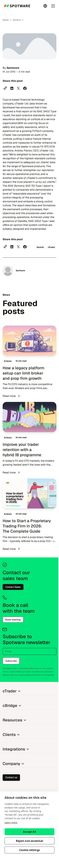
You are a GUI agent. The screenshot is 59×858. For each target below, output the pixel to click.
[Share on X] (18, 88)
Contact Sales (13, 586)
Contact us (11, 777)
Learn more (11, 822)
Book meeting (13, 619)
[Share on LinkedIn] (11, 88)
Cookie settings (29, 850)
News (6, 19)
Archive (17, 19)
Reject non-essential (29, 841)
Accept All (29, 832)
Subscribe (11, 660)
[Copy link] (5, 88)
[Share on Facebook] (25, 88)
